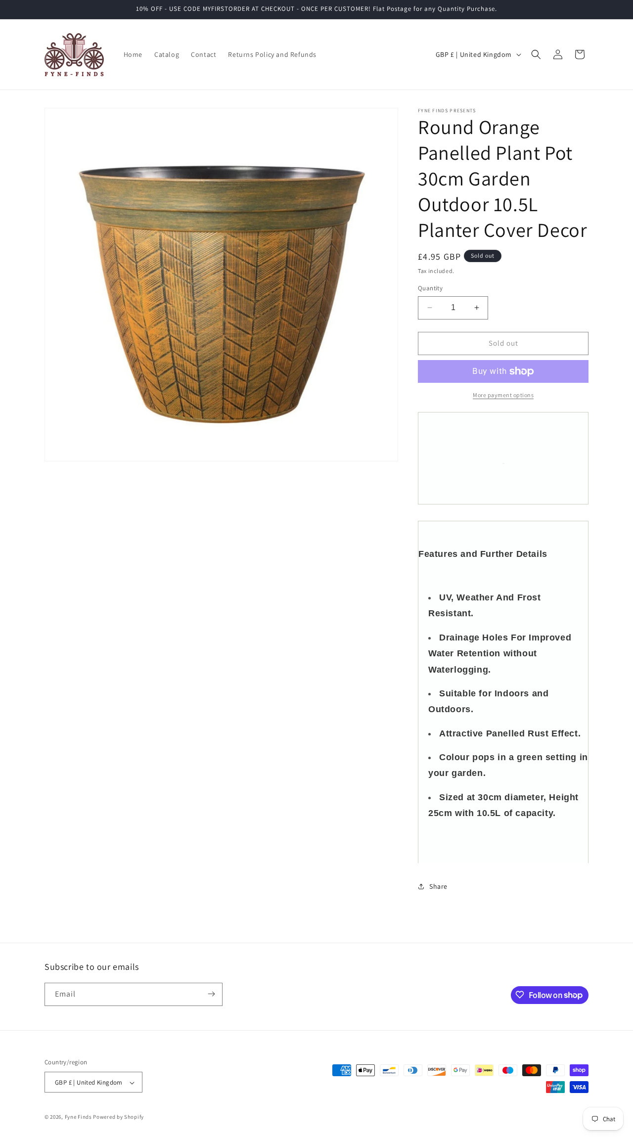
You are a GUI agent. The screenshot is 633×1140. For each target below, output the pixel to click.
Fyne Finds (78, 1117)
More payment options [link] (503, 395)
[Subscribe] (211, 993)
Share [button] (438, 886)
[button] (536, 54)
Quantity (430, 288)
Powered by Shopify (118, 1117)
